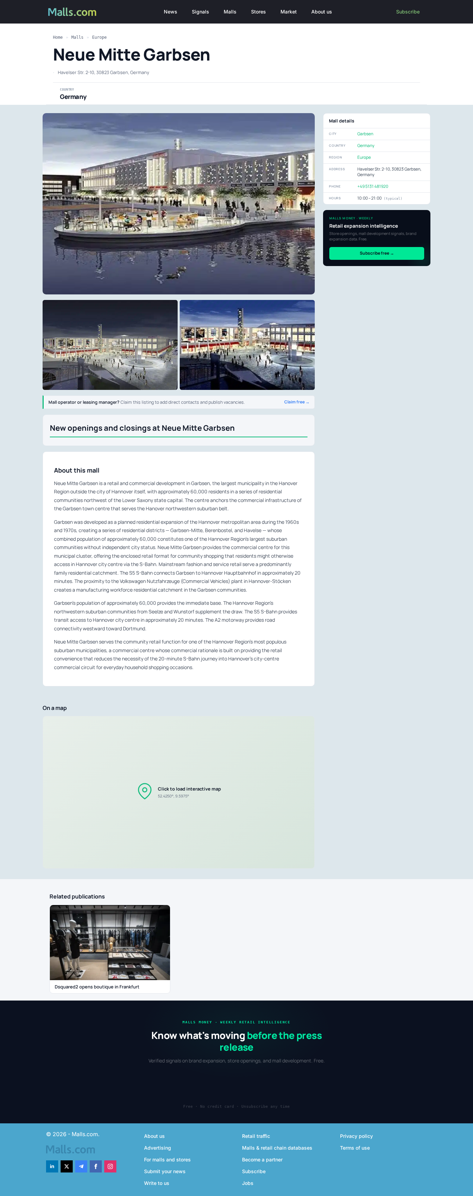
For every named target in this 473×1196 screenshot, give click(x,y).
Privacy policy (356, 1136)
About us (321, 12)
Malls (230, 12)
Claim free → (297, 402)
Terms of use (355, 1148)
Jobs (247, 1183)
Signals (200, 12)
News (170, 12)
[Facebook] (96, 1166)
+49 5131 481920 (372, 186)
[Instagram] (110, 1166)
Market (288, 12)
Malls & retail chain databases (277, 1148)
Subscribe (408, 12)
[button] (179, 792)
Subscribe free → (377, 253)
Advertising (157, 1148)
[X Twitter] (67, 1166)
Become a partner (262, 1159)
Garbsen (365, 134)
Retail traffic (256, 1136)
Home (58, 37)
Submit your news (165, 1171)
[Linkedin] (52, 1166)
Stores (258, 12)
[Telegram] (81, 1166)
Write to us (156, 1183)
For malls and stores (167, 1159)
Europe (99, 37)
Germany (365, 145)
